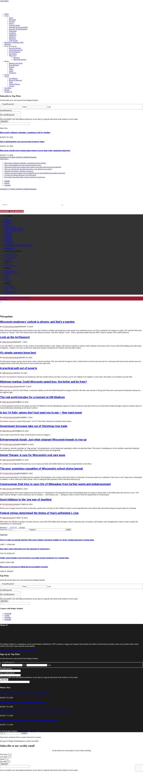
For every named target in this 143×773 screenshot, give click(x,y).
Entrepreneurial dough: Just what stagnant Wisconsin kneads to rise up (43, 439)
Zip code (3, 761)
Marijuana (12, 38)
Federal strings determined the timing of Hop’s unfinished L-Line (39, 513)
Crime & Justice (14, 25)
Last (49, 107)
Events (6, 75)
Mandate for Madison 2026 (13, 42)
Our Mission (13, 78)
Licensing (12, 33)
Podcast (11, 67)
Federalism (13, 31)
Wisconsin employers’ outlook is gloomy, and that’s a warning (37, 321)
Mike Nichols (7, 342)
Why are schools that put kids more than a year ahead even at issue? (28, 169)
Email (2, 759)
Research (7, 44)
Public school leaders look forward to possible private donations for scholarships (34, 558)
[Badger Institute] (26, 198)
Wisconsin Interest (19, 59)
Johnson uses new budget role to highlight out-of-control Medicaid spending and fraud (34, 173)
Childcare (12, 37)
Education (12, 20)
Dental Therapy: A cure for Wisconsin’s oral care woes (32, 455)
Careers (11, 86)
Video (11, 69)
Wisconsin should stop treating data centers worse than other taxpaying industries (35, 151)
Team (11, 82)
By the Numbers (14, 52)
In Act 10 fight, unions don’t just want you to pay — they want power (41, 412)
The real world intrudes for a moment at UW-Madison (32, 397)
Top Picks (7, 88)
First (24, 107)
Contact (7, 185)
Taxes (11, 18)
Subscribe (4, 121)
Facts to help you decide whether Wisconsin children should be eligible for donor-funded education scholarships (47, 540)
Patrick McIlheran (10, 327)
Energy (11, 23)
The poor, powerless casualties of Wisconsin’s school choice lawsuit (41, 468)
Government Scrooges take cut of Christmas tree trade (33, 426)
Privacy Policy (23, 731)
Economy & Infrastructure (18, 29)
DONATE (3, 299)
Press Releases (14, 65)
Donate (6, 90)
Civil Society (13, 40)
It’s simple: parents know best (18, 352)
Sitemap (41, 731)
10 (20, 527)
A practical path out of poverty (18, 368)
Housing (12, 21)
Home (6, 14)
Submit (24, 733)
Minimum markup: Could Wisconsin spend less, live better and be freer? (43, 381)
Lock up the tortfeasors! (15, 337)
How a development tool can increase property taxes (22, 142)
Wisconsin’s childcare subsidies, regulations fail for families (25, 133)
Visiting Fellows (14, 84)
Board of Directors (15, 80)
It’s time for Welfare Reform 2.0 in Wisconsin (20, 175)
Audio (11, 71)
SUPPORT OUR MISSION (12, 211)
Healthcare (12, 35)
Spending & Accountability (18, 27)
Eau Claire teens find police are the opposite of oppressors (24, 177)
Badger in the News (16, 63)
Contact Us (8, 92)
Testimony (12, 73)
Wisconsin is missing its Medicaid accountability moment (24, 567)
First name (4, 754)
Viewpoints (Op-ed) (16, 50)
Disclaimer (33, 731)
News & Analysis (15, 48)
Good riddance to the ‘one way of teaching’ (26, 499)
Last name (4, 757)
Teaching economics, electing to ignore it (18, 171)
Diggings (16, 57)
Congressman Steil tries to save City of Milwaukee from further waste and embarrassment (55, 484)
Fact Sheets (13, 54)
